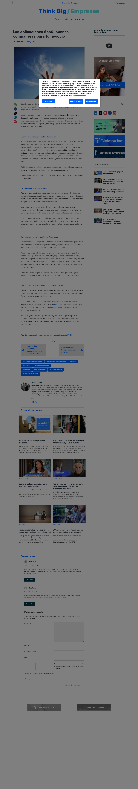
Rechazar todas (76, 101)
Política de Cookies (79, 96)
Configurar (49, 101)
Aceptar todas (91, 101)
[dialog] (69, 93)
